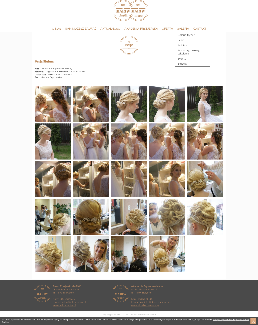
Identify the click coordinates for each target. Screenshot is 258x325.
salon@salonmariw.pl (73, 302)
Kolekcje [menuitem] (183, 45)
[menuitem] (56, 28)
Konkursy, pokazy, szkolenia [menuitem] (189, 52)
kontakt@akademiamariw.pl (156, 302)
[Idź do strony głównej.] (129, 20)
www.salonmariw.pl (64, 305)
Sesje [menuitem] (181, 40)
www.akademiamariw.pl (145, 305)
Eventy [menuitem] (182, 58)
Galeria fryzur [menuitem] (186, 35)
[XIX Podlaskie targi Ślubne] (53, 121)
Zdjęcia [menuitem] (182, 63)
